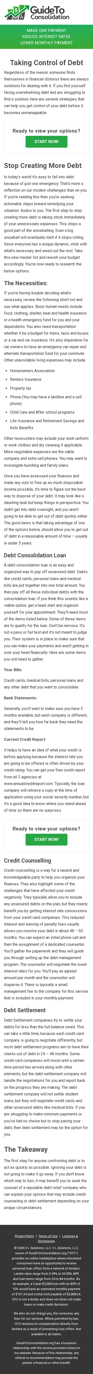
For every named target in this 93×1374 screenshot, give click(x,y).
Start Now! (46, 141)
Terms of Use (48, 1236)
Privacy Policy (24, 1236)
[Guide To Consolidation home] (36, 12)
